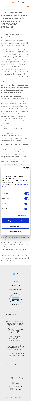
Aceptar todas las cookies (15, 221)
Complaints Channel (15, 289)
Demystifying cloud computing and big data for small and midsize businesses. (15, 339)
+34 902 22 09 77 (17, 386)
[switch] (26, 198)
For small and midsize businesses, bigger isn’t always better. (15, 330)
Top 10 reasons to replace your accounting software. (15, 354)
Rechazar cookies (15, 231)
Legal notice (15, 285)
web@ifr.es (17, 389)
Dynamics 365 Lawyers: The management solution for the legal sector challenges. (15, 323)
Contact (15, 282)
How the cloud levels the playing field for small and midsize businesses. (15, 347)
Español (14, 2)
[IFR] (15, 274)
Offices (17, 384)
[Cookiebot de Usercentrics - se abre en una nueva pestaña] (22, 168)
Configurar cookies (15, 226)
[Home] (4, 7)
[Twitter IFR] (12, 378)
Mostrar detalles (21, 215)
